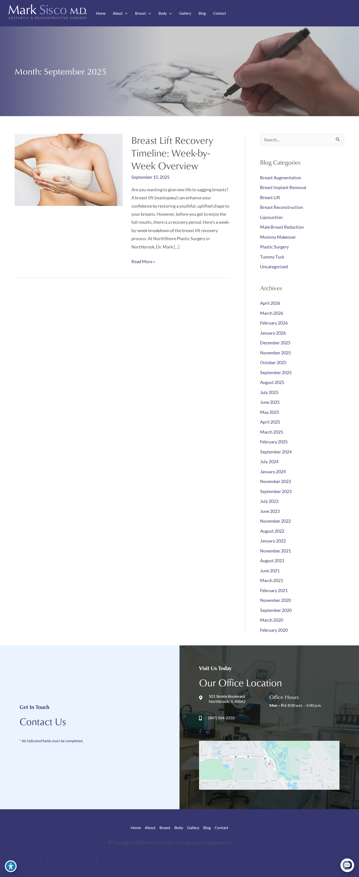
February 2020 (274, 630)
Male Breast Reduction (282, 227)
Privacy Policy (55, 858)
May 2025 (269, 412)
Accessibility (27, 858)
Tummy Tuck (272, 256)
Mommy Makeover (278, 237)
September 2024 (276, 451)
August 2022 (272, 531)
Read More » (143, 262)
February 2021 (274, 590)
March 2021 (271, 580)
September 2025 (276, 372)
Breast (164, 827)
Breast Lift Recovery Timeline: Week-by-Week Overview (172, 152)
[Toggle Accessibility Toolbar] (11, 866)
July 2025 (269, 392)
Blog (207, 827)
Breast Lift (270, 197)
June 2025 (270, 402)
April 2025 (270, 422)
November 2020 (275, 600)
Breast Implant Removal (283, 187)
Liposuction (271, 217)
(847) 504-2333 (333, 12)
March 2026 (271, 313)
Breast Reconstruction (281, 207)
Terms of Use (83, 858)
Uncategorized (274, 266)
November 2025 (275, 352)
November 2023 (275, 481)
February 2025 (274, 441)
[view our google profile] (264, 13)
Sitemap (106, 858)
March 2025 (271, 432)
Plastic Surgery (274, 246)
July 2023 (269, 501)
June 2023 (270, 511)
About (150, 827)
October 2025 (273, 362)
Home (136, 827)
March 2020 (271, 620)
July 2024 (269, 461)
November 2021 (275, 550)
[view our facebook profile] (253, 13)
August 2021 (272, 560)
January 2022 (273, 540)
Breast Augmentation (280, 177)
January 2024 (273, 471)
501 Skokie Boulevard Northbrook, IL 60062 (227, 699)
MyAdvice (241, 842)
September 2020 (276, 610)
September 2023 (276, 491)
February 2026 (274, 323)
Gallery (193, 827)
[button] (125, 13)
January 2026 (273, 333)
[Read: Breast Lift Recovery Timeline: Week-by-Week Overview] (69, 169)
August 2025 (272, 382)
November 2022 (275, 521)
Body (178, 827)
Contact (221, 827)
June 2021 (270, 570)
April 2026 (270, 303)
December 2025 (275, 342)
